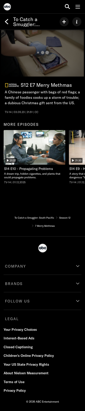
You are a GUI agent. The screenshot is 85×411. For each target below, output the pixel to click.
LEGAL (12, 319)
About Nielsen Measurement (26, 373)
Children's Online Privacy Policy (29, 355)
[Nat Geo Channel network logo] (12, 85)
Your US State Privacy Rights (26, 364)
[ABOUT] (76, 21)
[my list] (64, 21)
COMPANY (15, 266)
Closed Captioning (18, 347)
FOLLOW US (17, 301)
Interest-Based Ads (19, 338)
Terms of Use (14, 382)
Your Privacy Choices (20, 329)
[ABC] (7, 7)
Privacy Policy (15, 390)
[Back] (7, 21)
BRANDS (14, 284)
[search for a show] (67, 6)
